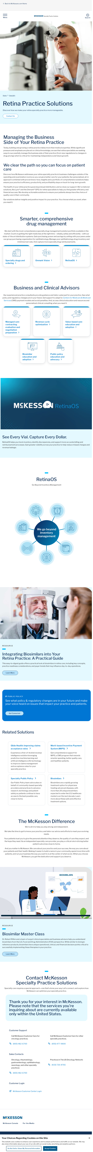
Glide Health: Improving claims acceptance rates (25, 747)
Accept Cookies (50, 1148)
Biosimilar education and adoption (29, 357)
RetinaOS (70, 260)
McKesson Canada (10, 1123)
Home (5, 95)
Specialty (12, 95)
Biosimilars (56, 778)
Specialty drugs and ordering (15, 261)
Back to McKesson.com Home (16, 4)
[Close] (89, 1138)
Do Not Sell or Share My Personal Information (24, 1148)
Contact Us (10, 116)
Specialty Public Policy (22, 778)
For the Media (28, 1123)
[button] (47, 404)
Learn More (10, 673)
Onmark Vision (42, 260)
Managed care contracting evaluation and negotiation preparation (12, 327)
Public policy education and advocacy (57, 357)
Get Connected (14, 713)
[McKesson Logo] (46, 1117)
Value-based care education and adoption (73, 324)
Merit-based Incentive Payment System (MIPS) (66, 747)
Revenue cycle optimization (42, 323)
